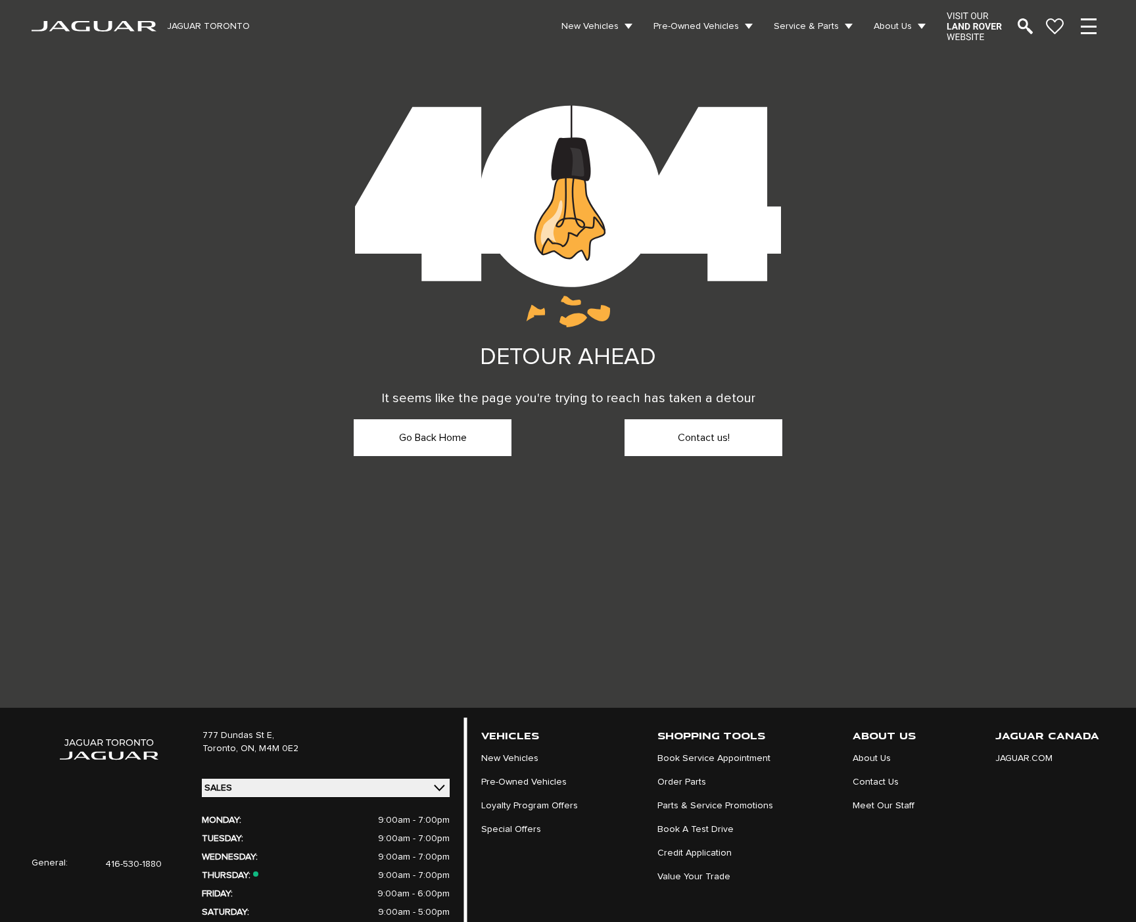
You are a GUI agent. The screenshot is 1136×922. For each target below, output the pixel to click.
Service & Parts (806, 26)
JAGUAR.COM (1024, 758)
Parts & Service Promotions (715, 805)
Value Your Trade (693, 876)
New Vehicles (590, 26)
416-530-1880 (133, 864)
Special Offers (511, 829)
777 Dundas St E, (238, 735)
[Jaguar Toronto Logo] (94, 26)
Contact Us (876, 782)
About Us (893, 26)
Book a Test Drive (695, 829)
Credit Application (694, 853)
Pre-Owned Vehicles (696, 26)
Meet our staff (883, 805)
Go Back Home (433, 437)
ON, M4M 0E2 (269, 748)
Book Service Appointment (713, 758)
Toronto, (221, 748)
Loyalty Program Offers (529, 805)
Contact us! (704, 437)
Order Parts (681, 782)
